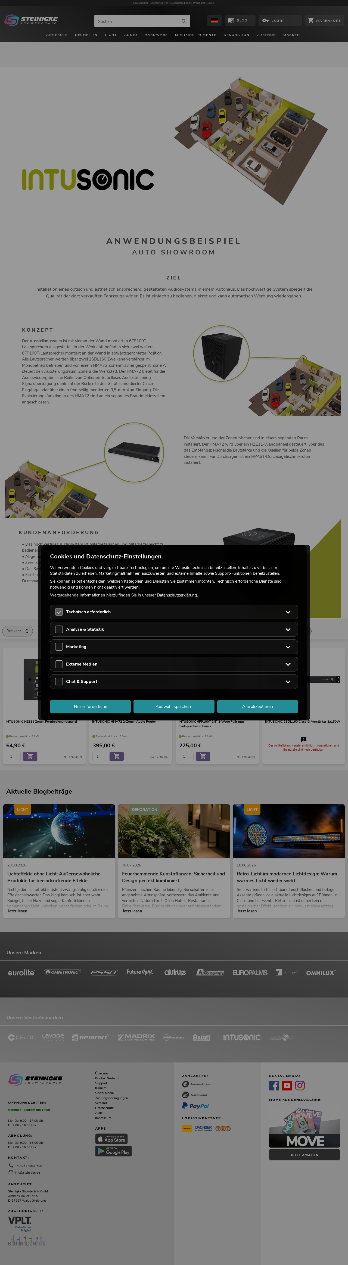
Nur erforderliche (90, 706)
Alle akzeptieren (257, 706)
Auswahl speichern (174, 706)
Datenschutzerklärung (177, 595)
